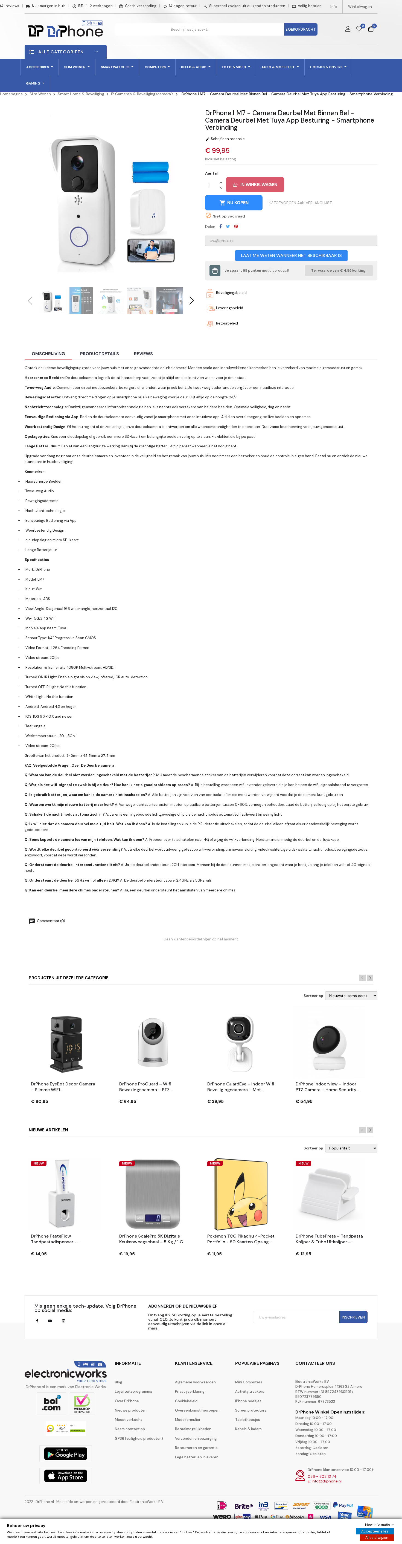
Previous (362, 978)
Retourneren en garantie (196, 1447)
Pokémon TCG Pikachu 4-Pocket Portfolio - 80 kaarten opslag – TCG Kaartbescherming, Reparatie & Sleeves (241, 1239)
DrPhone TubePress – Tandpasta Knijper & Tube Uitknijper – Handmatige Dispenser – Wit (329, 1239)
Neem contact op (130, 1429)
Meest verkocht (128, 1419)
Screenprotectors (250, 1410)
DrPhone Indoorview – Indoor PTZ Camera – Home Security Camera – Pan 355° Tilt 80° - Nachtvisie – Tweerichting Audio (326, 1087)
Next (370, 978)
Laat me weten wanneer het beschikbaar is (291, 255)
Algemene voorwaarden (195, 1382)
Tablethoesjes (247, 1419)
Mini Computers (248, 1382)
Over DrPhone (127, 1401)
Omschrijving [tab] (48, 354)
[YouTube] (50, 1321)
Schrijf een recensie (225, 139)
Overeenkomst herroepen (197, 1410)
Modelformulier (187, 1419)
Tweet (228, 226)
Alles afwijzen (376, 1537)
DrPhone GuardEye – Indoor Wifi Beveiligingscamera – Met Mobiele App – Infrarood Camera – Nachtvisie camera (240, 1087)
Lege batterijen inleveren (197, 1457)
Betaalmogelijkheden (193, 1429)
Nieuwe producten (131, 1410)
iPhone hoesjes (248, 1401)
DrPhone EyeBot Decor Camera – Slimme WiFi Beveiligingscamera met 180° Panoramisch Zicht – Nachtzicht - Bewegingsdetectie (63, 1087)
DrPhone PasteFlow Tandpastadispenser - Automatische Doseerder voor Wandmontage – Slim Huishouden (62, 1239)
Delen (220, 226)
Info (333, 6)
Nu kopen (234, 202)
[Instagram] (63, 1321)
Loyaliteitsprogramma (133, 1391)
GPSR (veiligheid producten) (139, 1438)
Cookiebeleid (186, 1401)
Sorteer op (313, 996)
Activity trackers (249, 1391)
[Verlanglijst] (359, 29)
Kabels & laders (248, 1429)
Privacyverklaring (190, 1391)
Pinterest (236, 226)
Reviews (143, 354)
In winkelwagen (258, 184)
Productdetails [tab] (99, 354)
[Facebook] (37, 1321)
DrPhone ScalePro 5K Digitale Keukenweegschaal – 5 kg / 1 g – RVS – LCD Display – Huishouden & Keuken (151, 1239)
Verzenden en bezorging (196, 1438)
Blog (118, 1382)
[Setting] (347, 29)
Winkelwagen (360, 6)
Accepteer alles (374, 1531)
